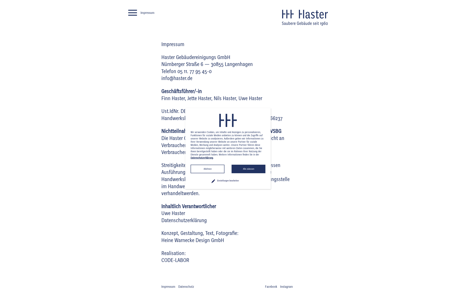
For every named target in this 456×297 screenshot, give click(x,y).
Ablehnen (208, 169)
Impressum (168, 287)
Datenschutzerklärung (184, 220)
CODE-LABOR (175, 260)
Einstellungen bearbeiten (228, 180)
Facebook (271, 287)
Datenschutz (186, 287)
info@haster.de (176, 78)
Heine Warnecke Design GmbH (192, 240)
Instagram (286, 287)
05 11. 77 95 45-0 (194, 71)
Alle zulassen (248, 169)
